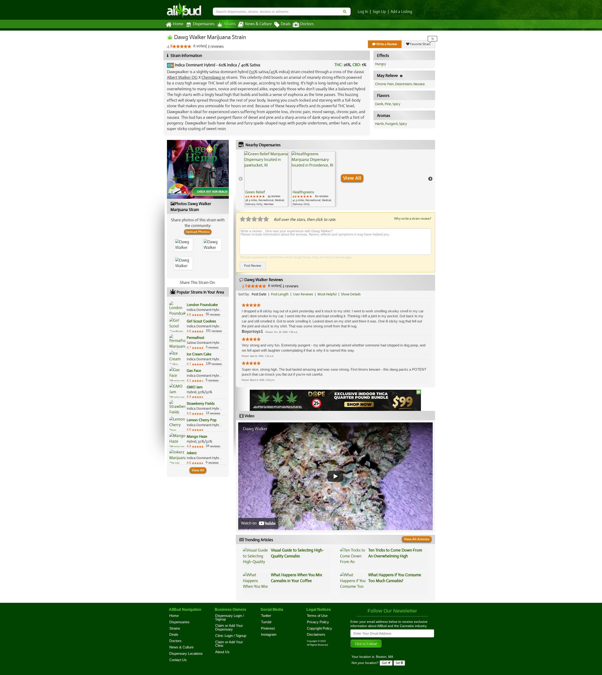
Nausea (419, 84)
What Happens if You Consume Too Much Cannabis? (394, 577)
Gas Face (194, 370)
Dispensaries (203, 24)
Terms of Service (334, 257)
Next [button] (430, 179)
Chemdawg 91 (213, 77)
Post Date (259, 294)
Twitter (266, 616)
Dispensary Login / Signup (229, 617)
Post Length (280, 294)
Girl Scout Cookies (201, 321)
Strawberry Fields (201, 403)
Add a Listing (401, 11)
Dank (379, 104)
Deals (285, 24)
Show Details (350, 294)
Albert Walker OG (182, 77)
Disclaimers (316, 634)
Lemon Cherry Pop (202, 420)
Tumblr (266, 622)
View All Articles (416, 539)
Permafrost (195, 337)
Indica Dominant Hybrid (195, 65)
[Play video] (335, 476)
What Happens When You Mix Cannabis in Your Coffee (296, 577)
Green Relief (255, 192)
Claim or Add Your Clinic (229, 644)
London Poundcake (202, 304)
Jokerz (192, 453)
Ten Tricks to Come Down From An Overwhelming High (395, 553)
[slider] (181, 46)
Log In (363, 11)
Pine (388, 104)
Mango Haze (197, 436)
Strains (230, 24)
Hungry (380, 64)
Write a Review (386, 44)
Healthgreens (303, 192)
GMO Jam (194, 387)
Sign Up (379, 11)
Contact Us (178, 660)
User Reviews (303, 294)
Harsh (379, 124)
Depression (403, 84)
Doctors (307, 24)
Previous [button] (240, 179)
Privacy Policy (310, 257)
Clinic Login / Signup (230, 636)
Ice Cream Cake (199, 354)
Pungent (391, 124)
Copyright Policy (319, 628)
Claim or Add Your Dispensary (229, 627)
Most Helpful (327, 294)
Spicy (396, 104)
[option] (266, 179)
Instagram (269, 634)
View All (198, 470)
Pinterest (268, 628)
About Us (222, 652)
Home (178, 24)
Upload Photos (198, 232)
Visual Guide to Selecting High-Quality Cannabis (297, 553)
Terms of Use (317, 616)
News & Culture (258, 24)
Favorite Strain (420, 44)
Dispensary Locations (186, 653)
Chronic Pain (384, 84)
